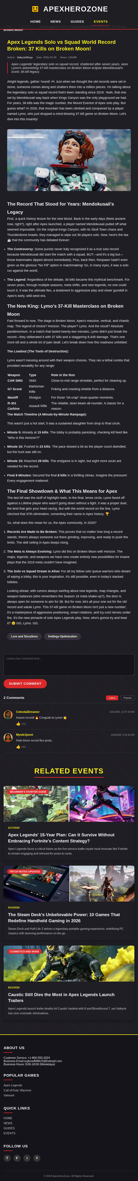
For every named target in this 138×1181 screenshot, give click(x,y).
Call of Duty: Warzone (17, 1090)
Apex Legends (13, 1085)
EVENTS (101, 21)
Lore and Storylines (24, 636)
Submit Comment (25, 683)
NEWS (55, 21)
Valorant (9, 1095)
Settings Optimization (62, 636)
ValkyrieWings (25, 57)
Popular (128, 698)
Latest (112, 698)
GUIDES (77, 21)
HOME (35, 21)
